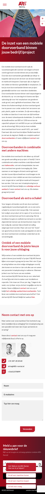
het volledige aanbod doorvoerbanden (21, 291)
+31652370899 (14, 371)
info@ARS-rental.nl (16, 366)
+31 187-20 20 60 (15, 361)
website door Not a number (34, 490)
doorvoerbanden (8, 138)
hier (33, 297)
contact (33, 138)
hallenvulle (9, 165)
